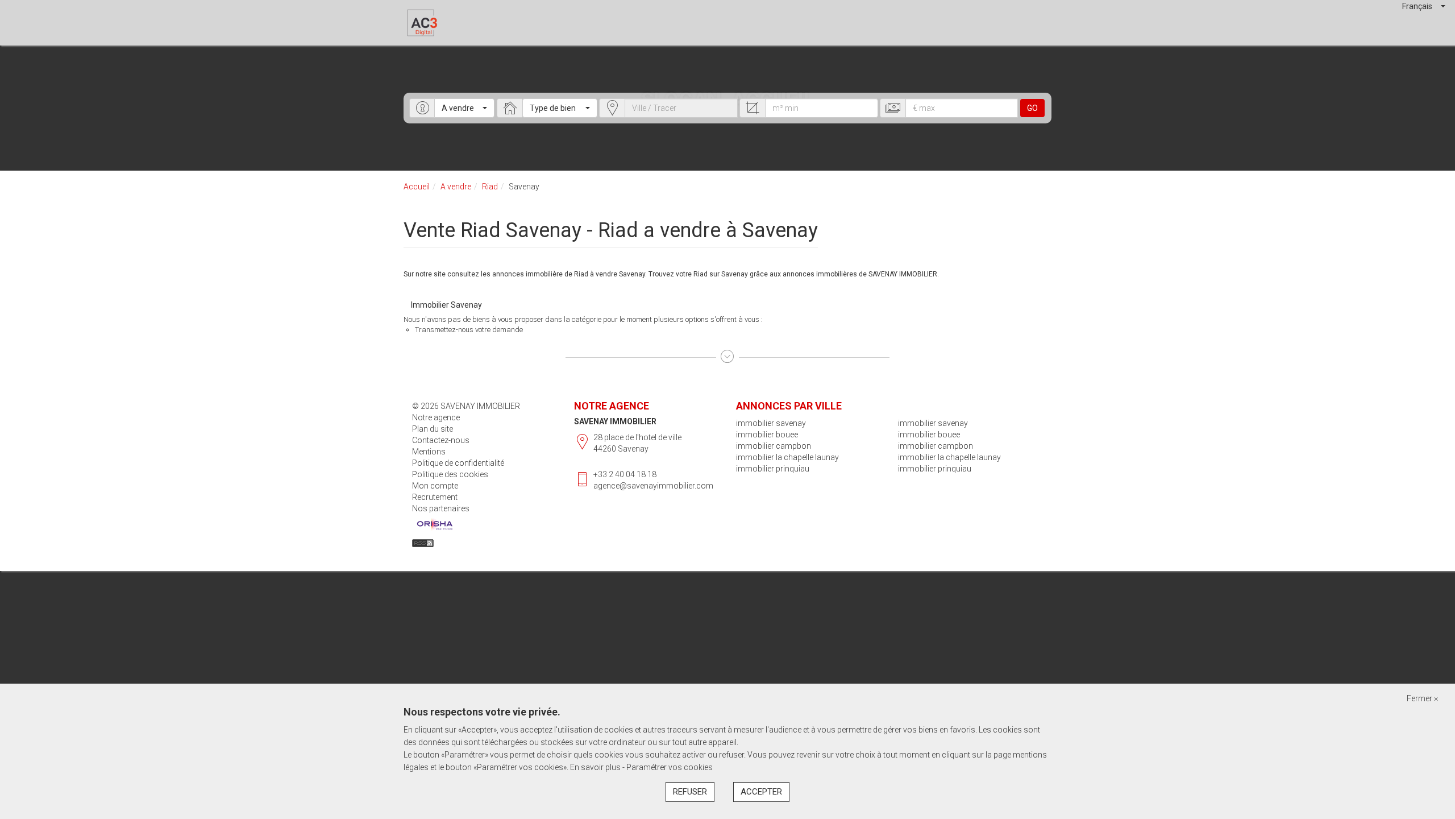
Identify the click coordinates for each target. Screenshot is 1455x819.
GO (1032, 108)
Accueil (417, 186)
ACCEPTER (761, 792)
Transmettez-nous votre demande (469, 329)
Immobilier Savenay (446, 304)
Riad (490, 186)
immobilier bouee (767, 434)
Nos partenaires (440, 508)
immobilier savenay (771, 423)
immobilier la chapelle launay (787, 457)
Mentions (429, 451)
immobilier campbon (773, 445)
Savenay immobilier (615, 421)
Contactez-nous (440, 440)
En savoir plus (596, 767)
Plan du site (432, 428)
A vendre (455, 186)
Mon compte (435, 485)
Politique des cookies (450, 474)
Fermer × (1422, 698)
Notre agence (436, 417)
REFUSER (690, 792)
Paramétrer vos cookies (669, 767)
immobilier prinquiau (772, 468)
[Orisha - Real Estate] (435, 524)
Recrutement (435, 497)
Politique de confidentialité (458, 463)
